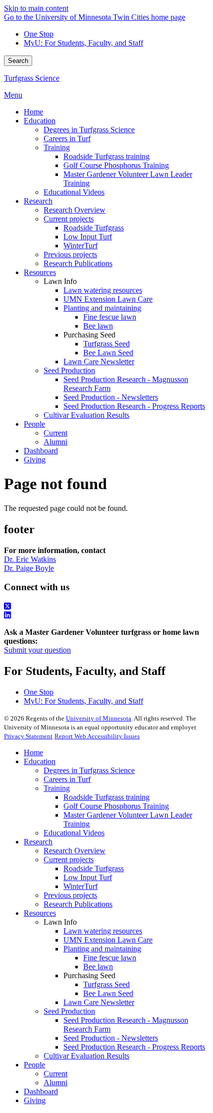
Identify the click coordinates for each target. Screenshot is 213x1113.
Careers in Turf (67, 779)
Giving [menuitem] (35, 459)
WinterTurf (80, 886)
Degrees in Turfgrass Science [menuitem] (89, 129)
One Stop (38, 34)
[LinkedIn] (106, 615)
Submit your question (37, 650)
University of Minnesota (98, 718)
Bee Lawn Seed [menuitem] (108, 352)
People (34, 1064)
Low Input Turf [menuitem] (87, 236)
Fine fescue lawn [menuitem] (109, 317)
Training (57, 788)
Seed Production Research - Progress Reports (134, 1047)
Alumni (55, 1082)
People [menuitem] (34, 424)
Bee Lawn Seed (108, 993)
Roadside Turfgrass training (106, 797)
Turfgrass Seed (106, 984)
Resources (40, 913)
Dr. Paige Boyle (29, 568)
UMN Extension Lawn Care (108, 940)
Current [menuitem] (55, 433)
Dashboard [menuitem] (41, 450)
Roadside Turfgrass (93, 868)
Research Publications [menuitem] (78, 263)
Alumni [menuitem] (55, 442)
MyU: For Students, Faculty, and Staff (83, 43)
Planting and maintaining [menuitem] (102, 308)
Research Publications (78, 904)
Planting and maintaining (102, 949)
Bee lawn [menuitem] (98, 326)
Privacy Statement (28, 736)
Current (55, 1073)
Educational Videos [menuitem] (74, 192)
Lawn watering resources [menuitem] (102, 290)
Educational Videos (74, 833)
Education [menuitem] (39, 120)
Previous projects (70, 895)
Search (18, 60)
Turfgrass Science (31, 78)
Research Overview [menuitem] (75, 210)
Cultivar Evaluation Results (86, 1056)
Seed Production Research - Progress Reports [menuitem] (134, 406)
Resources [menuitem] (40, 272)
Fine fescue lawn (109, 957)
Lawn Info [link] (60, 281)
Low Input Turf (87, 877)
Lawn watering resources (102, 931)
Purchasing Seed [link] (89, 335)
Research (38, 841)
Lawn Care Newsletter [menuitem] (98, 361)
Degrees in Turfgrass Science (89, 770)
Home (33, 752)
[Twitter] (106, 606)
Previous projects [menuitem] (70, 254)
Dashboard (41, 1091)
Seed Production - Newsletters (110, 1038)
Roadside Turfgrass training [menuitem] (106, 156)
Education (39, 761)
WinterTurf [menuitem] (80, 245)
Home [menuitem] (33, 112)
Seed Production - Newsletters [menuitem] (110, 397)
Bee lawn (98, 966)
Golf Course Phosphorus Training (116, 806)
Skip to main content (36, 8)
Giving (35, 1100)
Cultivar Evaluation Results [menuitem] (86, 415)
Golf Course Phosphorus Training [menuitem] (116, 165)
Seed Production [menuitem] (69, 370)
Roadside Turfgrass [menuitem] (93, 227)
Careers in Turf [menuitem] (67, 138)
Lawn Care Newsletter (98, 1002)
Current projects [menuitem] (69, 219)
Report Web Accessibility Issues (97, 736)
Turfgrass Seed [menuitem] (106, 343)
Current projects (69, 859)
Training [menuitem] (57, 147)
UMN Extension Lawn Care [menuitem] (108, 299)
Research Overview (75, 850)
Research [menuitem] (38, 201)
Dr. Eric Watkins (30, 559)
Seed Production (69, 1011)
